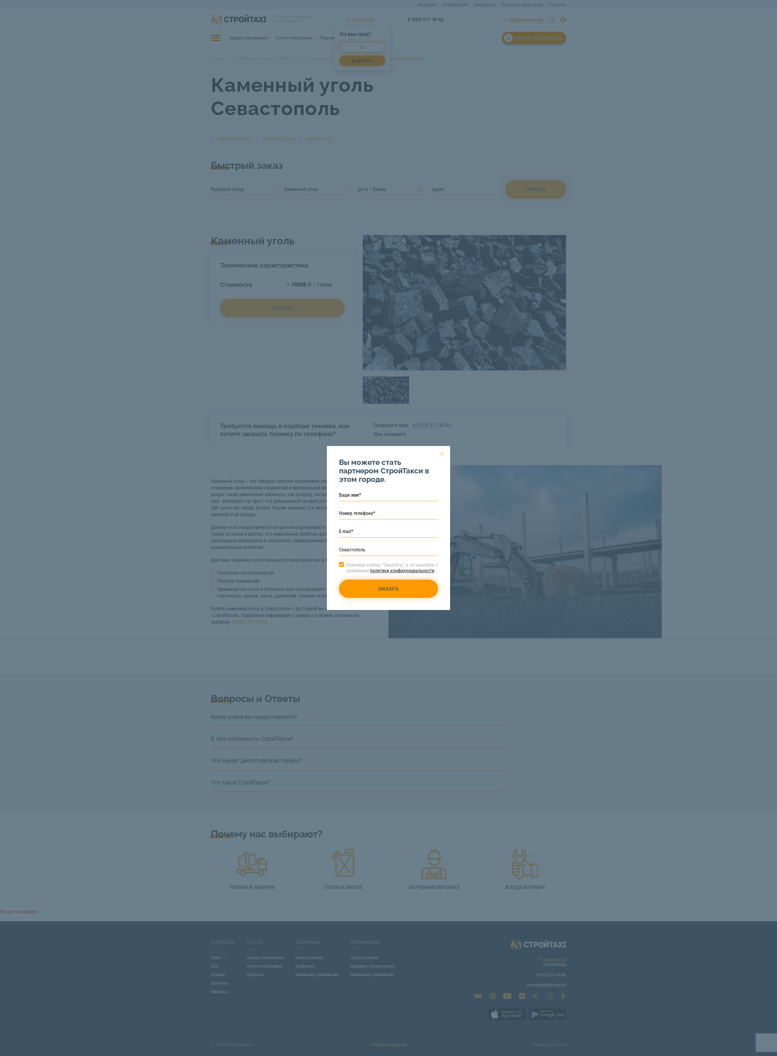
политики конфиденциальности (402, 571)
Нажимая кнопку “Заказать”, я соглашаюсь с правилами (392, 568)
